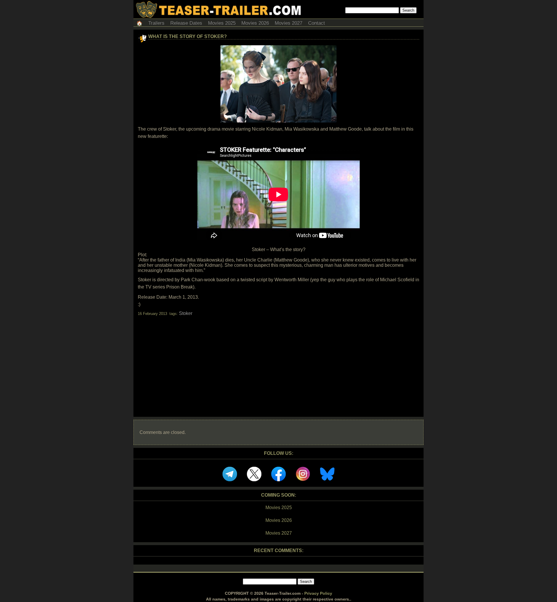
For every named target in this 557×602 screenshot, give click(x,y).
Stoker (185, 313)
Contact (316, 23)
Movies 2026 (255, 23)
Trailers (156, 23)
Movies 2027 (288, 23)
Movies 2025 (222, 23)
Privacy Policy (318, 593)
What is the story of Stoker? (187, 36)
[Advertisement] (278, 361)
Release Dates (186, 23)
